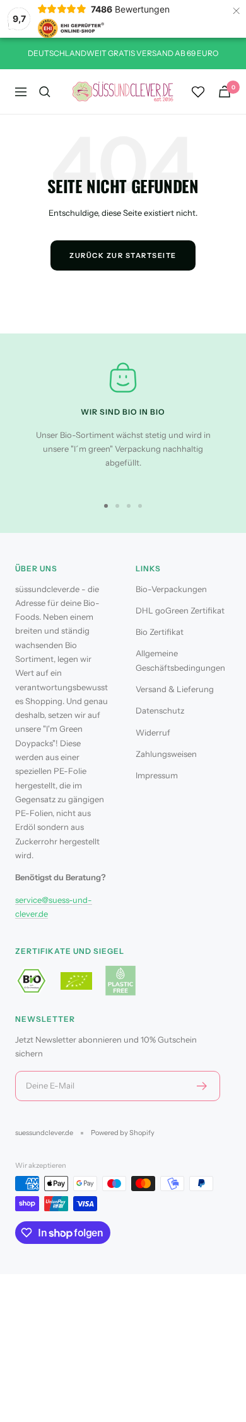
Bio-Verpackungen (171, 589)
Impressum (157, 775)
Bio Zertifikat (160, 632)
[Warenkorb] (224, 92)
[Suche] (44, 92)
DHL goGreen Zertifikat (180, 610)
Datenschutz (160, 710)
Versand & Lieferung (175, 689)
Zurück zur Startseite (123, 255)
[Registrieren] (202, 1086)
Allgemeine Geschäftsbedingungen (180, 660)
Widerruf (153, 732)
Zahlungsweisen (166, 754)
